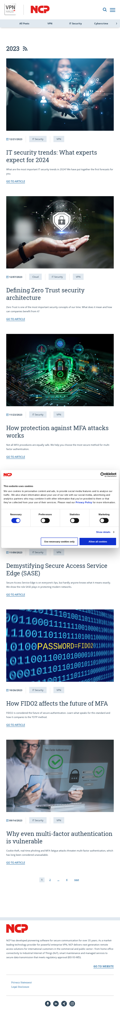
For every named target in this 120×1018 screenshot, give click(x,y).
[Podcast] (48, 1003)
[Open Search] (105, 10)
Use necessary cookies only (59, 541)
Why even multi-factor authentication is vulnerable (59, 837)
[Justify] (113, 10)
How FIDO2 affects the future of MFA (57, 703)
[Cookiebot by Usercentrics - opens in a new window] (102, 474)
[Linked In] (56, 1003)
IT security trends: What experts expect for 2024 (51, 156)
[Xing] (64, 1003)
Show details (103, 532)
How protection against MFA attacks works (57, 431)
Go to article (15, 181)
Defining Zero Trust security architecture (45, 293)
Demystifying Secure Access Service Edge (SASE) (56, 569)
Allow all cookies (98, 541)
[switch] (45, 520)
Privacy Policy (84, 502)
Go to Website (103, 966)
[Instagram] (72, 1003)
